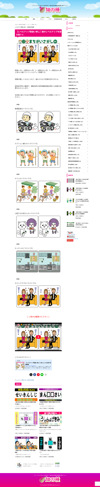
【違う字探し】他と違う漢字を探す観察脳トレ (82, 180)
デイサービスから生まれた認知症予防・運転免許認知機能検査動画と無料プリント (50, 475)
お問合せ (74, 19)
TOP (26, 19)
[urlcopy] (45, 374)
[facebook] (34, 374)
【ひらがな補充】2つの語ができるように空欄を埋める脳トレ (82, 201)
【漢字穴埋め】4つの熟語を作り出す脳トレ (81, 189)
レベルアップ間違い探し (21, 380)
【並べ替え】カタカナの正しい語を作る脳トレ (82, 224)
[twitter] (31, 374)
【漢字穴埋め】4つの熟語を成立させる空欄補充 (81, 213)
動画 (34, 19)
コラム (66, 19)
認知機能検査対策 (58, 19)
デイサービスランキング (72, 238)
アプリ (50, 19)
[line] (41, 374)
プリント (42, 19)
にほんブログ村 (71, 234)
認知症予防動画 (30, 380)
